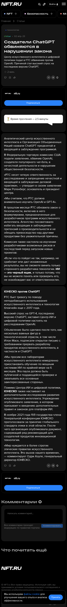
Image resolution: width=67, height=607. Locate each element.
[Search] (39, 4)
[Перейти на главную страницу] (11, 4)
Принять (55, 597)
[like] (53, 77)
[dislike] (49, 77)
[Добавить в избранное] (10, 77)
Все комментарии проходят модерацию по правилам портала (22, 526)
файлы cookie (32, 594)
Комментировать (52, 525)
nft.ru (17, 93)
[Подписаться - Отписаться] (16, 14)
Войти (52, 4)
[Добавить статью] (44, 4)
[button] (14, 77)
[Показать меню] (64, 4)
